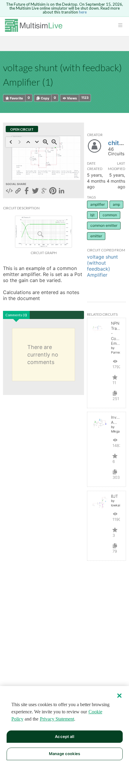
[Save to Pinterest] (52, 191)
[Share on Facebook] (26, 191)
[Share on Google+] (44, 191)
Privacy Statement (57, 718)
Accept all (64, 736)
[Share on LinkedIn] (61, 191)
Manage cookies (64, 753)
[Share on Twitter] (35, 191)
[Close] (119, 695)
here (83, 12)
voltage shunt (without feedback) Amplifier (102, 266)
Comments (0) (16, 315)
